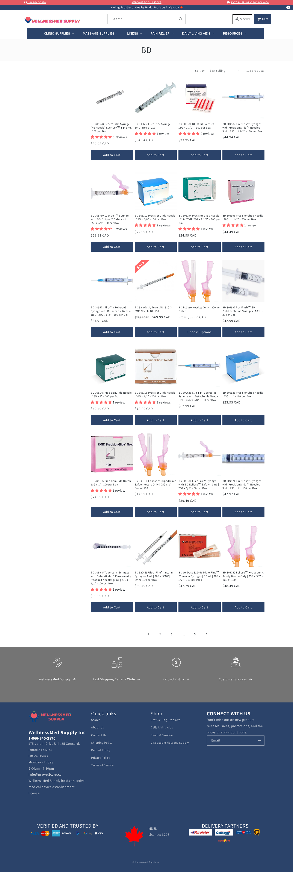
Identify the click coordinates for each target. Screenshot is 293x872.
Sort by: (200, 71)
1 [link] (149, 634)
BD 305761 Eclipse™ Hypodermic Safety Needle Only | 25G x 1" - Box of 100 (155, 484)
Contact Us (98, 735)
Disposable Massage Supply (170, 743)
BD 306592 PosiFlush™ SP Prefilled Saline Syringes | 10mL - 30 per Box (243, 311)
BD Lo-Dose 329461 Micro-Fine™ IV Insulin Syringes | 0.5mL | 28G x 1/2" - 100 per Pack (199, 576)
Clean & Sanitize (162, 735)
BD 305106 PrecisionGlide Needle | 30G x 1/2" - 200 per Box (155, 394)
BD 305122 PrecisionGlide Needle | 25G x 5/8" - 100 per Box (155, 217)
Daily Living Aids (162, 727)
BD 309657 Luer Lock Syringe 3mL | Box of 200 (153, 125)
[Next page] (206, 634)
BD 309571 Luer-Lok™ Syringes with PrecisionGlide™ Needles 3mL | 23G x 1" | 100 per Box (241, 484)
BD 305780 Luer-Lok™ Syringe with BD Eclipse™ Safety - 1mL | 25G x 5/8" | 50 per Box (111, 219)
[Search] (181, 19)
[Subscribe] (259, 741)
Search (96, 720)
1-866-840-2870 (36, 2)
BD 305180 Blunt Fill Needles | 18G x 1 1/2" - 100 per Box (197, 125)
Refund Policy (173, 679)
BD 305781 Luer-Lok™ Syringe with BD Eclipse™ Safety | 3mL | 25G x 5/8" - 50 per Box (198, 484)
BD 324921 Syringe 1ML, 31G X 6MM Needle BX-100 (153, 309)
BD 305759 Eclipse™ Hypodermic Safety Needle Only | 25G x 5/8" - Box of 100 (243, 576)
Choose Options (199, 332)
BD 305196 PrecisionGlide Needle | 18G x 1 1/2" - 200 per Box (242, 217)
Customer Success (233, 679)
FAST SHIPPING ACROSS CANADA (250, 2)
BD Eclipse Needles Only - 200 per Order (199, 309)
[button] (262, 19)
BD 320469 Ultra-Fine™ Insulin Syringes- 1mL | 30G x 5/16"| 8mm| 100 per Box (154, 576)
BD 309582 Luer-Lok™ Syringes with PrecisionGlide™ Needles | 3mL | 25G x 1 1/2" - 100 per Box (242, 127)
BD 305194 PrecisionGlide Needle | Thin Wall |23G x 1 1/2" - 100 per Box (199, 219)
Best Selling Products (165, 720)
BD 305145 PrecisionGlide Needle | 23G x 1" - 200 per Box (111, 394)
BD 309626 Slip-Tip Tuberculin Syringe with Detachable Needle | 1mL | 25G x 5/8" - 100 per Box (199, 396)
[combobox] (146, 19)
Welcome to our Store (147, 2)
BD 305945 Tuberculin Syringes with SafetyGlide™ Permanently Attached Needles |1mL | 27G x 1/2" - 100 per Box (111, 578)
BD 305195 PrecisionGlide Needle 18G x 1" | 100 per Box (111, 482)
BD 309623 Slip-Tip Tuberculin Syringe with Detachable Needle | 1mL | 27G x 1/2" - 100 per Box (111, 311)
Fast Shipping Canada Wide (114, 679)
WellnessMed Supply (55, 679)
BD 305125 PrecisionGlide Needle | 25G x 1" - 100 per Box (242, 394)
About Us (97, 727)
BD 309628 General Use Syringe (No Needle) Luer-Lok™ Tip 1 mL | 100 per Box (111, 127)
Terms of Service (102, 765)
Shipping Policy (101, 743)
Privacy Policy (100, 758)
